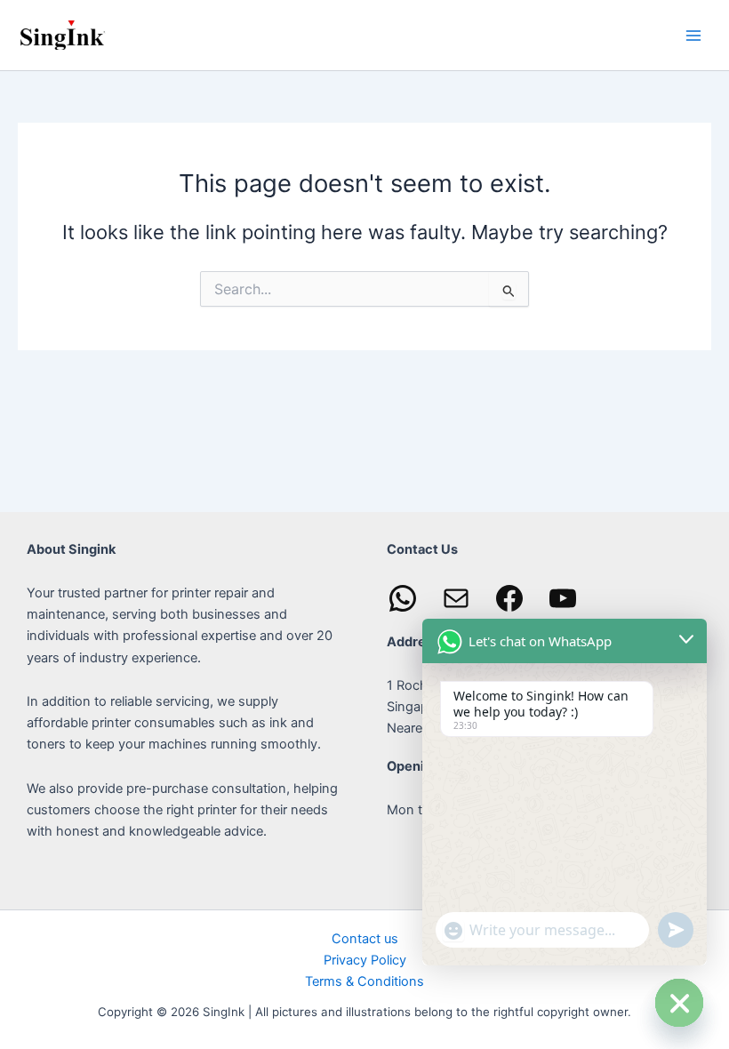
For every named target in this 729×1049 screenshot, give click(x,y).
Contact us (365, 939)
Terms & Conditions (364, 981)
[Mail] (456, 598)
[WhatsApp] (403, 598)
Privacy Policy (365, 960)
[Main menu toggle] (693, 34)
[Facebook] (509, 598)
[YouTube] (563, 598)
